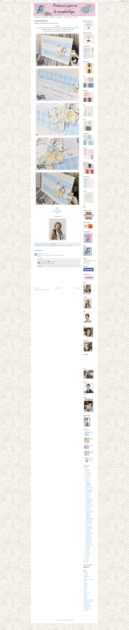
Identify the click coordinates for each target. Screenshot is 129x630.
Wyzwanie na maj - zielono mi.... (88, 541)
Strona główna (37, 17)
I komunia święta (43, 245)
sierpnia (87, 476)
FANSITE (75, 17)
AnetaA (85, 573)
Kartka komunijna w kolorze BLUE (89, 521)
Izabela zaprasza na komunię (89, 535)
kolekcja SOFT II (63, 245)
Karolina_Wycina (49, 245)
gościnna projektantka (88, 599)
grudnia (86, 470)
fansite (85, 598)
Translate (87, 263)
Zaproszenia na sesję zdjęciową (89, 512)
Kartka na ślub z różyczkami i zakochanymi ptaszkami (88, 484)
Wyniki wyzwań (91, 432)
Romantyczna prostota (87, 548)
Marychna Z (40, 253)
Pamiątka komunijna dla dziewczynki (89, 500)
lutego (86, 555)
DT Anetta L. (86, 575)
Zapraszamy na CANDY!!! (91, 452)
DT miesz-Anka (87, 576)
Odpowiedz (40, 266)
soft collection (86, 603)
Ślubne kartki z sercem (88, 494)
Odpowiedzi (41, 259)
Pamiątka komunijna (89, 510)
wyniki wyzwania (87, 608)
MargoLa (86, 584)
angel (85, 591)
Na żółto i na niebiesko (87, 498)
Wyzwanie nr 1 (91, 445)
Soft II (60, 29)
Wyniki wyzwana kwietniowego (88, 539)
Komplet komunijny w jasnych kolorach (89, 519)
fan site (85, 597)
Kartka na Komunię (88, 532)
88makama (86, 572)
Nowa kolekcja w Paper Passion (88, 528)
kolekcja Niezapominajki (56, 245)
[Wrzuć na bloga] (51, 244)
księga (70, 245)
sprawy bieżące (87, 605)
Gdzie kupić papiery (45, 17)
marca (86, 553)
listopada (87, 472)
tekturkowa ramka (66, 31)
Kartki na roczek (88, 495)
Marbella (86, 583)
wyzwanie (86, 610)
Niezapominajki (69, 29)
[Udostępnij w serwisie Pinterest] (55, 244)
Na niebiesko (87, 516)
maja (86, 481)
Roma (85, 587)
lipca (86, 478)
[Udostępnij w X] (52, 244)
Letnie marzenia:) (88, 502)
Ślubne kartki (87, 508)
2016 (86, 558)
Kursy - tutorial (59, 17)
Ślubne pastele (88, 503)
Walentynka (86, 588)
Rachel (85, 586)
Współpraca (53, 17)
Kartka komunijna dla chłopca (89, 545)
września (87, 475)
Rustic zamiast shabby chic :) (88, 531)
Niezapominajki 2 (57, 211)
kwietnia (87, 552)
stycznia (87, 556)
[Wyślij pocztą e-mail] (50, 244)
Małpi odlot (87, 550)
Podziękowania (88, 543)
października (87, 473)
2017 (86, 469)
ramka (57, 213)
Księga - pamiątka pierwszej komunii (89, 491)
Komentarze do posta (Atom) (44, 289)
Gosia (85, 580)
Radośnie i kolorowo (89, 487)
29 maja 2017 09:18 (53, 261)
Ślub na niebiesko (88, 526)
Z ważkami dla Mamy (89, 505)
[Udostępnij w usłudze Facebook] (53, 244)
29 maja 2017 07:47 (46, 253)
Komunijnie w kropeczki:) (87, 515)
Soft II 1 (57, 209)
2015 (86, 560)
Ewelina (85, 577)
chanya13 (86, 595)
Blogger (72, 620)
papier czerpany (87, 602)
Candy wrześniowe (91, 439)
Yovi (85, 590)
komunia (67, 245)
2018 (86, 467)
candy (85, 594)
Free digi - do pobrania (68, 17)
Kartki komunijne (88, 536)
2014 (86, 561)
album (39, 245)
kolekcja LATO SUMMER (88, 601)
